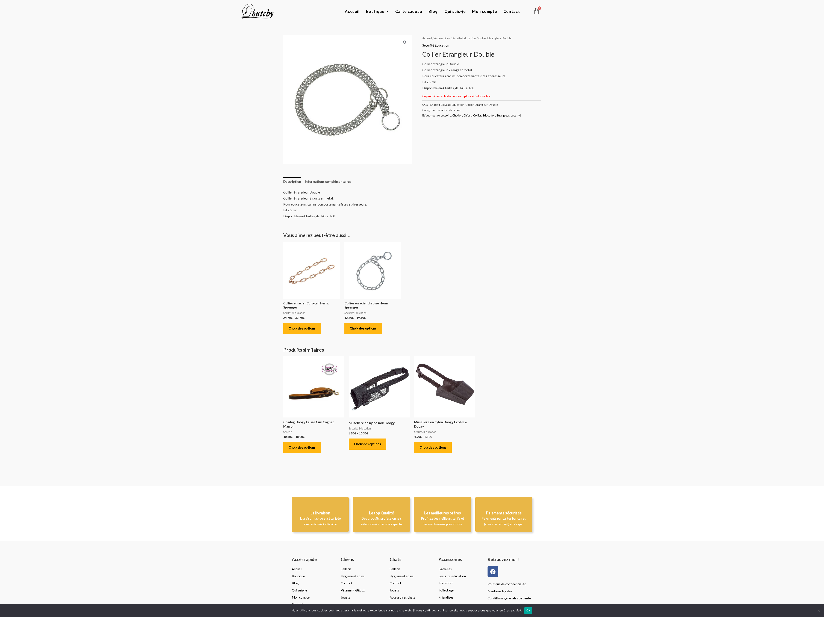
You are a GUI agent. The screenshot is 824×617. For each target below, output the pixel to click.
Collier (477, 115)
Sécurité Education (463, 38)
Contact (511, 11)
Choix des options (302, 328)
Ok (528, 610)
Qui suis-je (455, 11)
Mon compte (484, 11)
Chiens (468, 115)
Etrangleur (503, 115)
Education (489, 115)
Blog (433, 11)
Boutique (375, 11)
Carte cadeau (408, 11)
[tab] (292, 181)
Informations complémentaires (328, 181)
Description (292, 181)
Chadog (457, 115)
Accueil (352, 11)
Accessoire (441, 38)
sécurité (516, 115)
